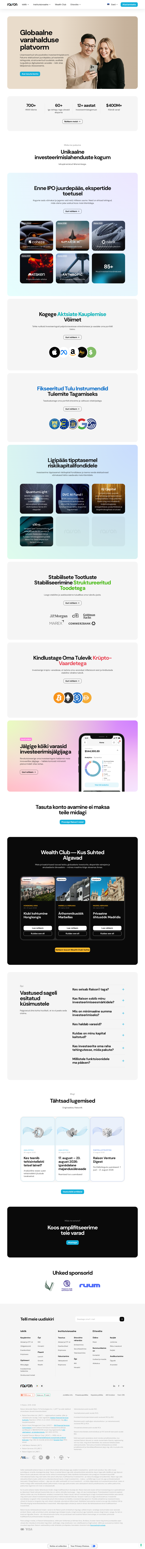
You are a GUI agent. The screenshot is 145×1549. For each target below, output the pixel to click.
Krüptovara (24, 1354)
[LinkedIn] (114, 1386)
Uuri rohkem (71, 211)
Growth (40, 1361)
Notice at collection (58, 1546)
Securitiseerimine (80, 1349)
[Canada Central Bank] (61, 1457)
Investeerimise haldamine (25, 1370)
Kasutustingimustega (97, 1525)
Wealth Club (60, 4)
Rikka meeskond (116, 1346)
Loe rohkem (37, 928)
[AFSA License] (34, 1457)
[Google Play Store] (37, 1386)
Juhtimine (113, 1342)
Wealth (40, 1365)
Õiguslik (113, 1361)
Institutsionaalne (40, 4)
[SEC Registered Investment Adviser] (48, 1457)
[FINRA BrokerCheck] (68, 1457)
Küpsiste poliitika (97, 1395)
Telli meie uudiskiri (37, 1319)
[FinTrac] (54, 1457)
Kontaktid (96, 1355)
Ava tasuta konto (30, 74)
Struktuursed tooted (27, 1375)
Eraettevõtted (25, 1350)
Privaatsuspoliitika (81, 1395)
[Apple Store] (42, 1386)
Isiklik (24, 4)
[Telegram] (123, 1386)
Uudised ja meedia (99, 1359)
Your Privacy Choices (79, 1546)
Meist (95, 1342)
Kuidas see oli (38, 933)
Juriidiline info (68, 1395)
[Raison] (12, 4)
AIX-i (66, 1420)
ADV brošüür (110, 1395)
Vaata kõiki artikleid (72, 1191)
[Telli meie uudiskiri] (122, 1319)
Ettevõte (75, 4)
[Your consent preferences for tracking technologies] (141, 1545)
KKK (39, 1342)
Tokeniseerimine (80, 1353)
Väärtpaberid (63, 1361)
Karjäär (112, 1350)
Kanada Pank (58, 1440)
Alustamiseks (129, 4)
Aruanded (113, 1365)
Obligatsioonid (25, 1346)
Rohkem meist (71, 121)
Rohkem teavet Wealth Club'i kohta (73, 949)
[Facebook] (118, 1386)
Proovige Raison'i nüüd (72, 822)
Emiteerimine (78, 1345)
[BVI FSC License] (41, 1457)
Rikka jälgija (24, 1365)
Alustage (72, 1242)
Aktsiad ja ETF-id (26, 1342)
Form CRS (121, 1395)
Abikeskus (96, 1363)
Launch (40, 1357)
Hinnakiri (41, 1346)
